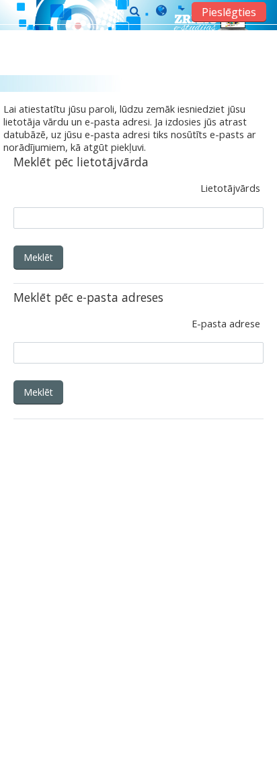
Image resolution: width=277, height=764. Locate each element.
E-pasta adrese (226, 323)
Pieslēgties (229, 12)
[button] (170, 11)
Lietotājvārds (230, 188)
